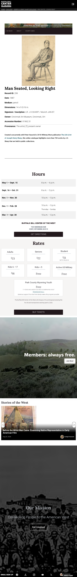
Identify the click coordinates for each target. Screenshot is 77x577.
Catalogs (9, 9)
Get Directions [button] (38, 234)
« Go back (9, 31)
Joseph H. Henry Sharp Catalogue (25, 9)
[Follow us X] (51, 574)
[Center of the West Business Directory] (66, 574)
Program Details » (38, 292)
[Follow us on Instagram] (34, 574)
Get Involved (38, 527)
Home (3, 9)
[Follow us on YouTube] (43, 574)
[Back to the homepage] (6, 4)
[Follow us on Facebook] (17, 574)
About (19, 31)
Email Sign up (7, 574)
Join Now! (69, 361)
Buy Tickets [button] (38, 312)
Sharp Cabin (30, 31)
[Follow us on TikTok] (25, 574)
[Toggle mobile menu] (73, 4)
